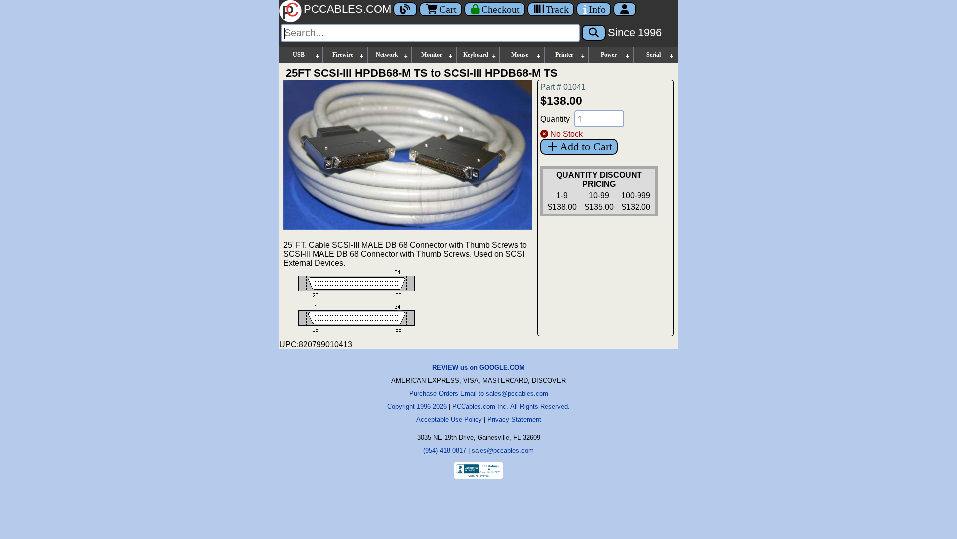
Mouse (519, 54)
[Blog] (405, 9)
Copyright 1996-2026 (417, 406)
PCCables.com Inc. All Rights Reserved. (511, 406)
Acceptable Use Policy (449, 419)
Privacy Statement (514, 419)
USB (299, 54)
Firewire (342, 54)
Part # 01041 (563, 87)
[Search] (594, 33)
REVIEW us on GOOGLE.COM (478, 367)
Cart (448, 9)
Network (387, 54)
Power (609, 54)
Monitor (431, 54)
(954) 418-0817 (444, 450)
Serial (653, 54)
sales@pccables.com (503, 450)
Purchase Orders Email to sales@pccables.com (478, 393)
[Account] (624, 9)
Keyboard (475, 54)
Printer (564, 54)
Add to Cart (586, 146)
